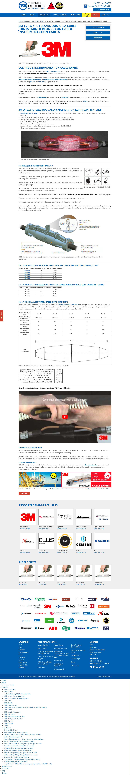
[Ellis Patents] (46, 541)
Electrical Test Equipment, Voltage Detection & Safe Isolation (24, 739)
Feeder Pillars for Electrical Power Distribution (19, 741)
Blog (95, 15)
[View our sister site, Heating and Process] (86, 15)
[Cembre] (84, 541)
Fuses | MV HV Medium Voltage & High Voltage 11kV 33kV (23, 744)
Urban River (71, 676)
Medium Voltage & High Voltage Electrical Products (21, 755)
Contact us (98, 33)
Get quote (98, 38)
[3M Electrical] (28, 517)
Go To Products (98, 28)
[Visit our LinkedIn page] (97, 666)
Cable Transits (75, 655)
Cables (73, 662)
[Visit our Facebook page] (94, 666)
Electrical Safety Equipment (13, 737)
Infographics (23, 662)
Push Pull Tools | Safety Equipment (15, 762)
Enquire (24, 493)
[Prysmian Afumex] (84, 517)
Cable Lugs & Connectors (58, 665)
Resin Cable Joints (38, 21)
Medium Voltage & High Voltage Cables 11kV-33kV (20, 753)
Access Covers (42, 648)
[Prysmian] (65, 517)
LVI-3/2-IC (27, 270)
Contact (105, 15)
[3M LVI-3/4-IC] (65, 573)
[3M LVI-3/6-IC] (103, 573)
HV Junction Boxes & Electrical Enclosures (17, 750)
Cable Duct (41, 667)
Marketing (22, 667)
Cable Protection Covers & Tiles (76, 646)
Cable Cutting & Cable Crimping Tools (45, 663)
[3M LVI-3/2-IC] (27, 573)
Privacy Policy (37, 676)
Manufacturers (60, 15)
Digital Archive (23, 665)
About (32, 15)
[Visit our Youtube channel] (100, 666)
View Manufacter (25, 528)
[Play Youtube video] (65, 417)
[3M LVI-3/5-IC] (84, 573)
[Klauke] (102, 541)
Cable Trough (75, 659)
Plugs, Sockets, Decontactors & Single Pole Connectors (22, 759)
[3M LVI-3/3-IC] (46, 573)
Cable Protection (59, 669)
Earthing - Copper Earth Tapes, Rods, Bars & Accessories (22, 734)
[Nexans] (28, 541)
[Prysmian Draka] (102, 517)
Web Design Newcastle (59, 676)
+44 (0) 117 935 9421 (101, 6)
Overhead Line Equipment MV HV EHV (16, 757)
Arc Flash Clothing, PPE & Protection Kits (45, 652)
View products (23, 584)
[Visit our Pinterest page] (103, 666)
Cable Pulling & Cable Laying (78, 651)
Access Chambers (43, 645)
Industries (75, 15)
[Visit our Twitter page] (91, 666)
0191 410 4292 (104, 3)
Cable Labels (58, 661)
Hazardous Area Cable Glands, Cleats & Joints (19, 746)
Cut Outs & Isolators (10, 730)
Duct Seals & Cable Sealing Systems (15, 732)
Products (44, 15)
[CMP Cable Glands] (65, 541)
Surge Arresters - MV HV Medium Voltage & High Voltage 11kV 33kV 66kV (28, 764)
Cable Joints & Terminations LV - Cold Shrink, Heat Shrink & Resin (61, 654)
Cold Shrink (75, 665)
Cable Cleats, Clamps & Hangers (45, 658)
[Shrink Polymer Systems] (46, 517)
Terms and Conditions (25, 676)
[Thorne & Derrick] (41, 5)
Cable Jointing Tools (60, 648)
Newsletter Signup (102, 10)
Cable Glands (58, 645)
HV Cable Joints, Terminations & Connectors (18, 748)
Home (23, 15)
